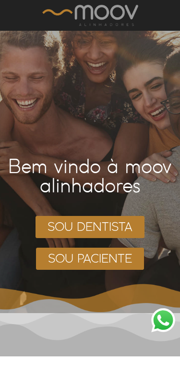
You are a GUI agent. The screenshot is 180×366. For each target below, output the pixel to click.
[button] (90, 227)
